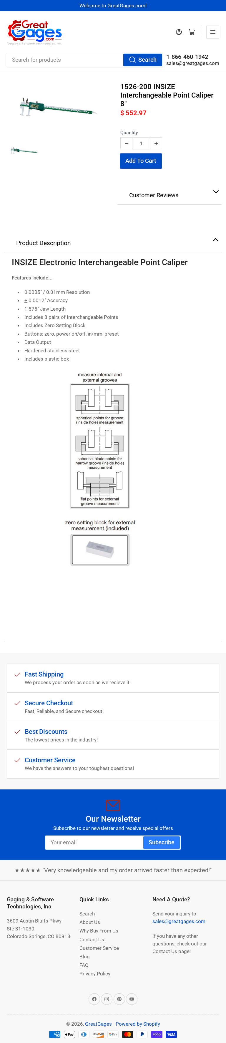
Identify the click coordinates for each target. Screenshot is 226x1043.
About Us (89, 922)
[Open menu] (212, 32)
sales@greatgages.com (192, 63)
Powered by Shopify (138, 1024)
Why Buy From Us (98, 931)
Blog (84, 957)
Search (147, 59)
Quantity (129, 132)
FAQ (84, 965)
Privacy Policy (94, 974)
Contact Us (91, 939)
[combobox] (85, 60)
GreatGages (98, 1024)
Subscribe (162, 842)
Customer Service (99, 948)
